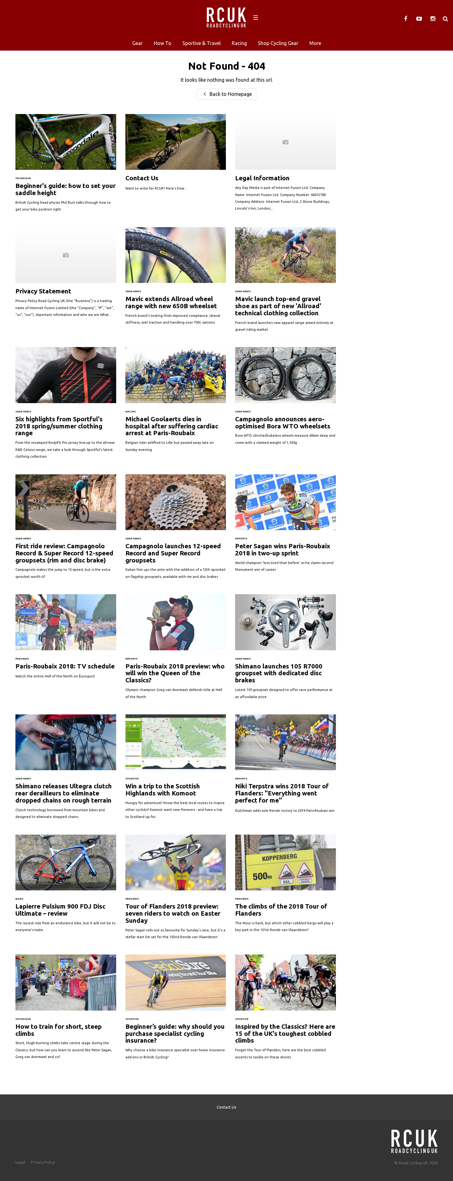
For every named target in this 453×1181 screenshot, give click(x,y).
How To (162, 43)
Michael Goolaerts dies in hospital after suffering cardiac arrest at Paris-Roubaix (175, 402)
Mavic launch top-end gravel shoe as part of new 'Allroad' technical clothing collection (285, 282)
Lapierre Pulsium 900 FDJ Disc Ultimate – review (65, 886)
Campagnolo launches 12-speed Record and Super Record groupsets (175, 529)
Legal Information (285, 165)
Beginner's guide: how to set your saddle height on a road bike (65, 166)
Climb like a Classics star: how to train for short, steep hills (65, 1009)
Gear (137, 43)
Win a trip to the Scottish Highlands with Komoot (175, 769)
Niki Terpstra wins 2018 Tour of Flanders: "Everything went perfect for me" (285, 766)
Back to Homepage (230, 94)
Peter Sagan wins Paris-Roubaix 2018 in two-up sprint (285, 526)
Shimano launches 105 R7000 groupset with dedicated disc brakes (285, 649)
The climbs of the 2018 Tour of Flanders (285, 886)
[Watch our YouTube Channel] (419, 18)
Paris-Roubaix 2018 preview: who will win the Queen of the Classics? (175, 649)
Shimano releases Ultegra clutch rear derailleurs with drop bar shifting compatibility (65, 769)
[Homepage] (414, 1139)
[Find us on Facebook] (405, 18)
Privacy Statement (65, 275)
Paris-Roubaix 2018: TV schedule (65, 639)
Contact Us (175, 155)
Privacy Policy (43, 1162)
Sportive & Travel (201, 43)
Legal (20, 1162)
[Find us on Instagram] (432, 18)
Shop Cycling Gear (278, 43)
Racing (239, 43)
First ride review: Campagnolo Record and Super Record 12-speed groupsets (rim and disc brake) (65, 529)
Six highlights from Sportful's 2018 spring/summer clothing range (65, 406)
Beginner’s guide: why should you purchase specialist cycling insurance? (175, 1009)
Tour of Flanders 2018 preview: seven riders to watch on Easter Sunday (175, 890)
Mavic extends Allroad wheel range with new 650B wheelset (175, 279)
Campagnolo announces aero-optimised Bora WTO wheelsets (285, 399)
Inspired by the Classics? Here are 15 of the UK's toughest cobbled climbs (285, 1009)
